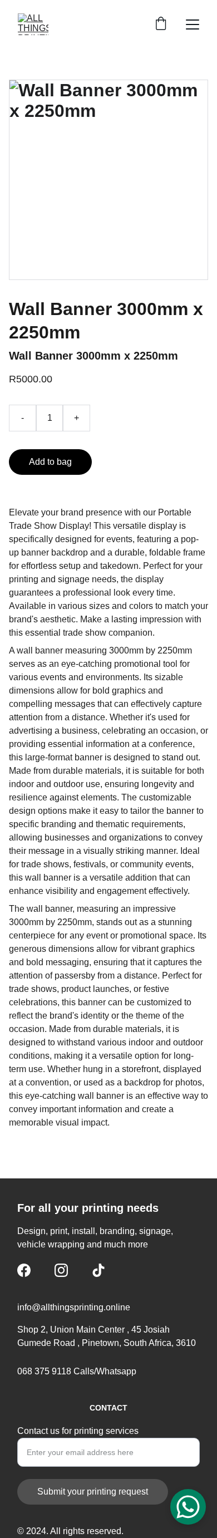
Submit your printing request (92, 1491)
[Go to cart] (161, 24)
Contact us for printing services (78, 1431)
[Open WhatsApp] (188, 1507)
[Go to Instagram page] (61, 1270)
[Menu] (192, 24)
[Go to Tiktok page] (98, 1270)
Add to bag (50, 461)
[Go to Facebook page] (24, 1270)
